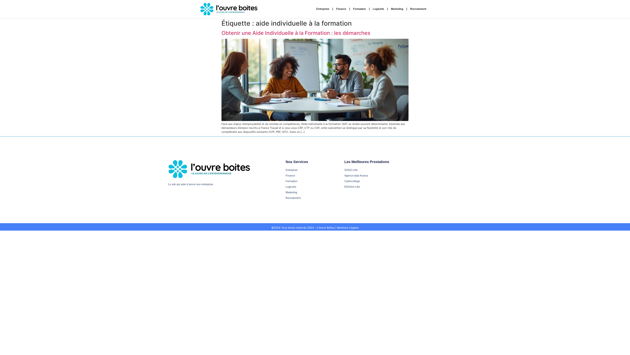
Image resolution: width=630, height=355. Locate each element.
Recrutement (418, 9)
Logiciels (378, 9)
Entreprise (322, 9)
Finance (341, 9)
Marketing (397, 9)
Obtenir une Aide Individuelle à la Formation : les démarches (295, 33)
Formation (359, 9)
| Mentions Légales (347, 227)
